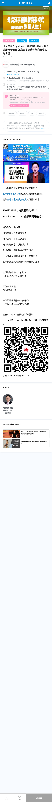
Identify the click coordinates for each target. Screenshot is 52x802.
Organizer (6, 799)
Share (46, 8)
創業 (31, 113)
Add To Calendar (13, 74)
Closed (39, 798)
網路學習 (12, 113)
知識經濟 (41, 113)
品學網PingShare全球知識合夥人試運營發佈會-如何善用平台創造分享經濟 (27, 88)
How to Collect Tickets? (19, 106)
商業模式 (22, 113)
